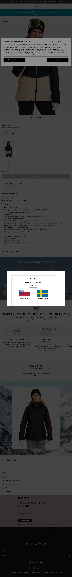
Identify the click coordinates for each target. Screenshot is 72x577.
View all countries (33, 303)
